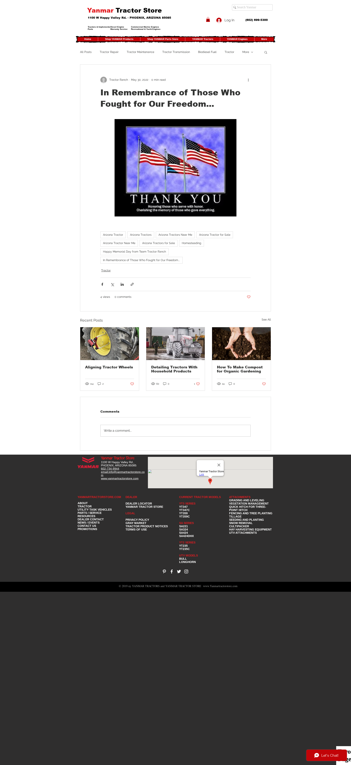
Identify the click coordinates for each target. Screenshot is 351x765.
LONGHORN (187, 562)
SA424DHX (186, 536)
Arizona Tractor (113, 234)
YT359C (184, 516)
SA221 (183, 526)
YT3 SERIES (187, 503)
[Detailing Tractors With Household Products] (175, 343)
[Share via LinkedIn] (122, 284)
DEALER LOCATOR (139, 503)
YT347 (183, 506)
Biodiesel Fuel (207, 52)
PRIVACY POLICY (137, 519)
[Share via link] (132, 284)
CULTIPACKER (239, 526)
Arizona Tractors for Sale (158, 243)
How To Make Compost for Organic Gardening (240, 369)
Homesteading (191, 243)
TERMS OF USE (136, 529)
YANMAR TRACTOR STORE (144, 506)
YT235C (184, 549)
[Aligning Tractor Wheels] (109, 343)
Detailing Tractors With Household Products (174, 369)
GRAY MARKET (136, 523)
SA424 (183, 532)
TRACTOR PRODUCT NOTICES (147, 526)
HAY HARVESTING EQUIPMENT (250, 529)
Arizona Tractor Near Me (119, 243)
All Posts (86, 52)
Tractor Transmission (176, 52)
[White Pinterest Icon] (164, 571)
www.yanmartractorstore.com (120, 478)
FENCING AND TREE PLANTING (250, 513)
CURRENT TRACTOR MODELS (200, 497)
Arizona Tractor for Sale (214, 234)
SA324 (183, 529)
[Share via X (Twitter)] (112, 284)
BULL (183, 558)
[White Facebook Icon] (171, 571)
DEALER (131, 497)
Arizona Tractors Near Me (175, 234)
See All (266, 319)
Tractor (229, 52)
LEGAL (130, 513)
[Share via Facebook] (102, 284)
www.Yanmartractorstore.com (220, 586)
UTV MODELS (188, 555)
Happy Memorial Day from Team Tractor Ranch (134, 251)
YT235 (183, 545)
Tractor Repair (109, 52)
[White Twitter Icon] (179, 571)
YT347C (184, 510)
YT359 (183, 513)
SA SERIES (186, 523)
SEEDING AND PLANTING (246, 519)
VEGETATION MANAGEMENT (249, 503)
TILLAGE (235, 516)
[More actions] (248, 79)
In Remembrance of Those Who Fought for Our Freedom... (141, 260)
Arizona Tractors (141, 234)
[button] (208, 19)
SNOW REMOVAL (241, 523)
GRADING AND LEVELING (246, 500)
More (245, 52)
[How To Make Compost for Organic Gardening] (241, 343)
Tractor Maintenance (140, 52)
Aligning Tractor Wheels (109, 367)
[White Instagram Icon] (186, 571)
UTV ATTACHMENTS (243, 532)
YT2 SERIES (187, 542)
